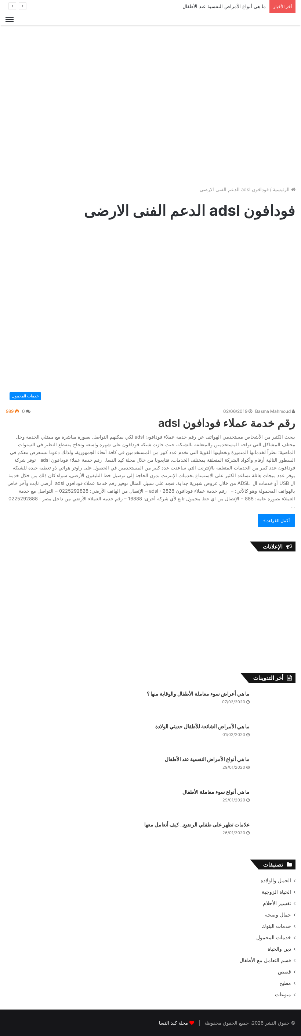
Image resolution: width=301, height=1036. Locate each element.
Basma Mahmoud (273, 411)
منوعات (283, 994)
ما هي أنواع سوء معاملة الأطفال (216, 792)
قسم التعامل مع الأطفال (265, 960)
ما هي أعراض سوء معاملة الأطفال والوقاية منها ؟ (198, 693)
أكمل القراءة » (276, 520)
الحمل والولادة (276, 880)
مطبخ (285, 983)
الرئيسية (282, 189)
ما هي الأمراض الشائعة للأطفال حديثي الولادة (202, 726)
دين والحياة (279, 949)
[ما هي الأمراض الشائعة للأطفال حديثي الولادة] (275, 736)
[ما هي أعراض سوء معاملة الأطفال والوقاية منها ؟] (275, 704)
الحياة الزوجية (276, 892)
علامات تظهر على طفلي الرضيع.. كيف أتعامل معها (197, 824)
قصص (284, 972)
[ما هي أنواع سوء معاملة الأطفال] (275, 802)
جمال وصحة (278, 915)
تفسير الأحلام (277, 903)
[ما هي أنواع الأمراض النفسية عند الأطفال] (275, 769)
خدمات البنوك (276, 926)
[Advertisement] (150, 49)
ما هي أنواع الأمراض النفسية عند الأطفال (224, 6)
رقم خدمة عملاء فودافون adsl (226, 422)
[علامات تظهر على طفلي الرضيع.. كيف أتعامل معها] (275, 835)
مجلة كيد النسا (173, 1023)
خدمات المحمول (273, 937)
